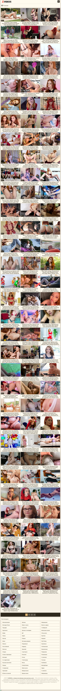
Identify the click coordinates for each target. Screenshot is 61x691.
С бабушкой (44, 627)
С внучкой (24, 627)
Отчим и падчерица (7, 654)
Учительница (25, 659)
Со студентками (6, 659)
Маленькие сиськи (46, 630)
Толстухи (43, 659)
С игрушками (5, 668)
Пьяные (24, 638)
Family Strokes (25, 665)
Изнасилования (6, 622)
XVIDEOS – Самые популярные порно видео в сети (21, 678)
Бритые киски (25, 673)
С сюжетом (44, 670)
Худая (23, 635)
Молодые (5, 657)
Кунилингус (44, 643)
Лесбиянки (44, 662)
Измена (4, 643)
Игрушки (43, 638)
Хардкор (24, 646)
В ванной (24, 654)
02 (29, 614)
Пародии (5, 627)
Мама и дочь (25, 668)
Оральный (5, 670)
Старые (4, 651)
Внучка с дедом (45, 625)
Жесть (23, 662)
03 (31, 614)
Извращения (44, 622)
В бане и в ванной (7, 673)
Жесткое (5, 649)
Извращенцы (44, 673)
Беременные (45, 649)
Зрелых (24, 622)
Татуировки (44, 651)
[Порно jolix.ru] (6, 2)
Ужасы (4, 635)
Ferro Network (6, 646)
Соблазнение (45, 646)
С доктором (24, 651)
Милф (4, 633)
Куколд (4, 638)
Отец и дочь (44, 633)
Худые (43, 668)
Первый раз (25, 643)
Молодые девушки (26, 641)
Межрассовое (25, 670)
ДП (22, 633)
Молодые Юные (6, 625)
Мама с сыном (25, 625)
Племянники (44, 654)
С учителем (44, 657)
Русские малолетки (7, 662)
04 (34, 614)
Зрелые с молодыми (26, 630)
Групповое (5, 630)
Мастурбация (45, 665)
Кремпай (24, 649)
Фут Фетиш (44, 641)
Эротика (43, 635)
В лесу (23, 657)
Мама (4, 641)
